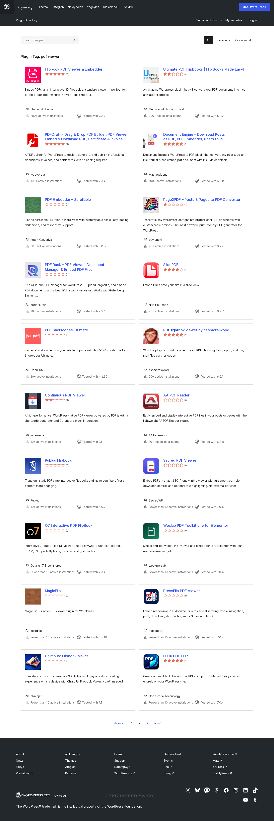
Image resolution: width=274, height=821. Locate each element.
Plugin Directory (26, 20)
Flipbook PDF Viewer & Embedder (73, 69)
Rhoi (168, 766)
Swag (169, 773)
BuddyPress (222, 773)
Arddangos (72, 754)
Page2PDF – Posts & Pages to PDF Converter (202, 199)
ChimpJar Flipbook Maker (66, 656)
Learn (118, 754)
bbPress (220, 766)
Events (168, 760)
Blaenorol (120, 723)
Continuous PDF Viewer (65, 395)
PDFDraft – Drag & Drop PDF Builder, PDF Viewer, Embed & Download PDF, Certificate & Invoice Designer (87, 137)
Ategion (70, 766)
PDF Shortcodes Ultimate (66, 330)
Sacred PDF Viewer (179, 460)
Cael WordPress (254, 7)
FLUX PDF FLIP (175, 656)
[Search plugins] (75, 40)
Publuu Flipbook (58, 460)
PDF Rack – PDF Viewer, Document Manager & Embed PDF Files (74, 267)
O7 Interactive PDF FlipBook (68, 525)
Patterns (70, 773)
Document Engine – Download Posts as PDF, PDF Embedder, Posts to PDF (194, 136)
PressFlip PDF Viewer (181, 591)
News (19, 760)
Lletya (20, 766)
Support (119, 760)
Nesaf (157, 723)
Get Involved (172, 754)
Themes (70, 760)
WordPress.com (225, 754)
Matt (217, 760)
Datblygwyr (122, 766)
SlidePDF (170, 265)
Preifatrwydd (24, 773)
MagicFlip (53, 591)
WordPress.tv (125, 773)
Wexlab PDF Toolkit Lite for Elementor (195, 525)
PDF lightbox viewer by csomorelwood (196, 330)
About (20, 754)
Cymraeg (60, 795)
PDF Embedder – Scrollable (68, 199)
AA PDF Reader (176, 395)
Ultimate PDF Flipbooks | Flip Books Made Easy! (203, 69)
